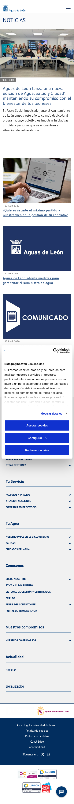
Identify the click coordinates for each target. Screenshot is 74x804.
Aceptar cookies (37, 425)
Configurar (35, 437)
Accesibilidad (37, 747)
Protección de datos (37, 736)
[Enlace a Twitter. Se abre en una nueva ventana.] (42, 754)
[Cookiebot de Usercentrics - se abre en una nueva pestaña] (53, 350)
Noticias (11, 670)
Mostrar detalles (51, 413)
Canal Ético (37, 741)
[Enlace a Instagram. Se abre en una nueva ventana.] (48, 754)
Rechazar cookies (37, 450)
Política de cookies (37, 730)
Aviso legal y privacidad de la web (37, 725)
